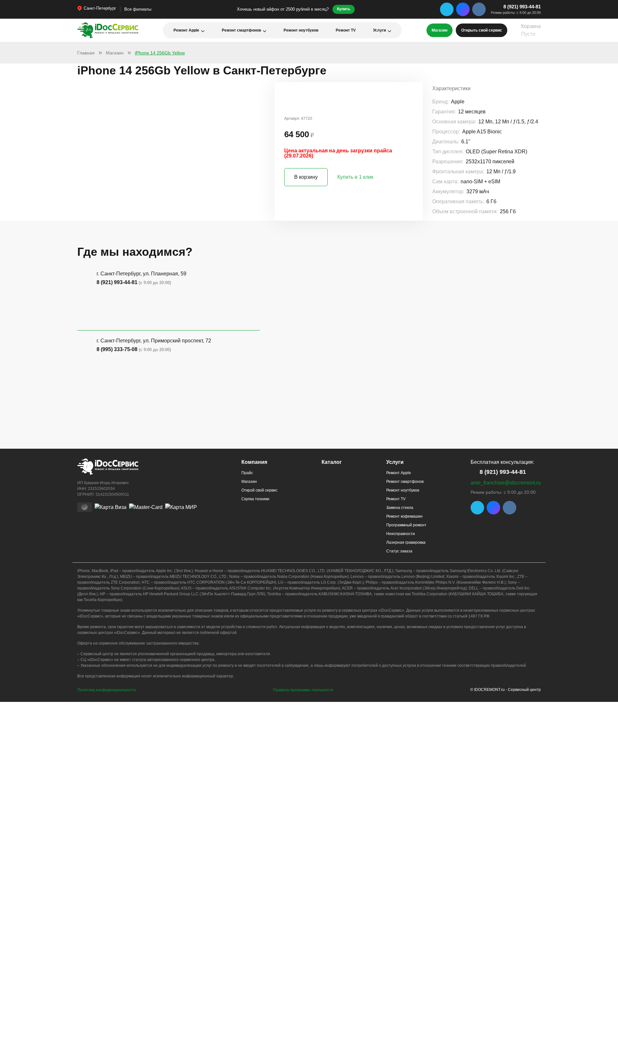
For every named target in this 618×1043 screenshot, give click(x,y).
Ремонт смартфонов (241, 30)
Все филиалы (137, 9)
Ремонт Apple (186, 30)
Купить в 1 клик (355, 177)
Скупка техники (255, 499)
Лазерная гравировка (406, 542)
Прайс (247, 473)
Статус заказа (399, 551)
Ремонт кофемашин (404, 516)
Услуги (379, 30)
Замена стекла (399, 507)
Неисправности (400, 533)
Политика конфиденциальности (106, 690)
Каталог (332, 462)
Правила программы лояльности (303, 690)
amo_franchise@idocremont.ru (506, 482)
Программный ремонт (406, 525)
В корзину (306, 177)
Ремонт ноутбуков (301, 30)
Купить (343, 9)
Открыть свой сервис (481, 30)
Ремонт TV (346, 30)
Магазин (439, 30)
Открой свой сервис (259, 490)
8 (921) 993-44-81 (522, 6)
